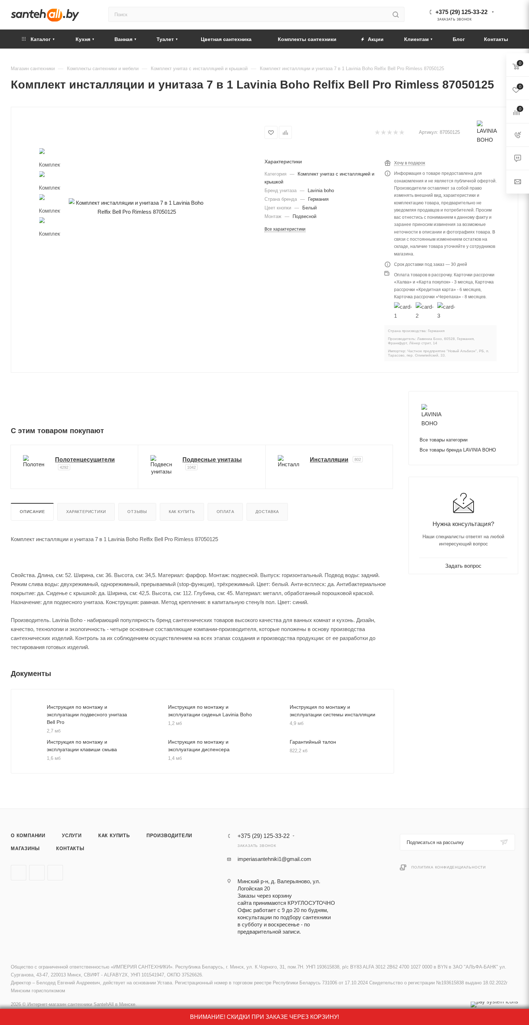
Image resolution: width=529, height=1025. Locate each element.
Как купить (182, 511)
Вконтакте (18, 872)
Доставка (267, 511)
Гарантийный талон (313, 742)
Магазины (25, 848)
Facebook (37, 872)
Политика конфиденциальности (448, 867)
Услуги (72, 835)
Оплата (225, 511)
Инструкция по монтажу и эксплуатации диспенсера (199, 745)
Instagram (55, 872)
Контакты (70, 848)
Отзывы (137, 511)
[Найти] (395, 14)
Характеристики (86, 511)
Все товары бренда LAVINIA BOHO (458, 450)
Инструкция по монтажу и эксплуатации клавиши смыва (82, 745)
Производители (169, 835)
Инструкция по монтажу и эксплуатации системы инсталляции (332, 710)
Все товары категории (443, 440)
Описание (32, 511)
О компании (28, 835)
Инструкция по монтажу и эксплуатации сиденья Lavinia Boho (210, 710)
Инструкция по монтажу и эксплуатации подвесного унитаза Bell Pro (87, 714)
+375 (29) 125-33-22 (461, 12)
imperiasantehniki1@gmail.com (274, 859)
